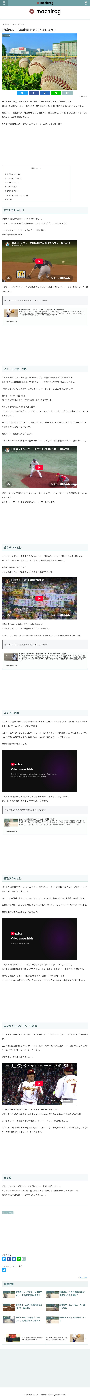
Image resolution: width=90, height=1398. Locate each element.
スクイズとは (12, 186)
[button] (83, 878)
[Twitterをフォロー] (4, 1270)
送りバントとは (12, 182)
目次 (33, 168)
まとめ (9, 199)
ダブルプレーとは (13, 174)
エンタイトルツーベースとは (17, 195)
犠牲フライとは (12, 191)
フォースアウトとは (14, 178)
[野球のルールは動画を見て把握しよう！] (45, 93)
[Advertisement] (45, 145)
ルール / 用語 (8, 1213)
